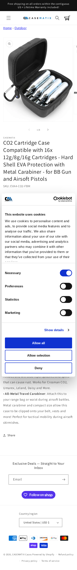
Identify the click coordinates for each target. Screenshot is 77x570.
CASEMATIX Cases (22, 554)
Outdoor (21, 28)
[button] (8, 18)
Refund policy (66, 554)
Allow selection (38, 355)
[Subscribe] (63, 480)
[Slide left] (29, 129)
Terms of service (50, 560)
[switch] (66, 286)
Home (7, 28)
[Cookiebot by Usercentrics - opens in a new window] (54, 199)
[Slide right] (48, 129)
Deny (38, 368)
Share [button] (11, 435)
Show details (54, 330)
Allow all (38, 343)
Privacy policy (29, 560)
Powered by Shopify (43, 554)
